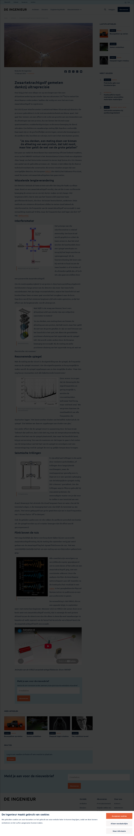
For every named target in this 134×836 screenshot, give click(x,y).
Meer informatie (119, 831)
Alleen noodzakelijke (119, 823)
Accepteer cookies (119, 816)
